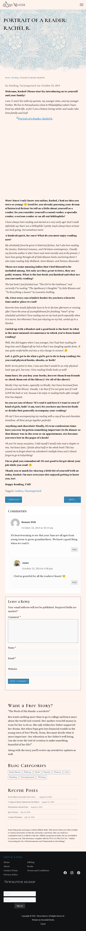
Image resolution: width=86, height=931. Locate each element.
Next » (72, 499)
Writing (41, 777)
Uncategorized (28, 85)
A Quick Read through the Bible (23, 802)
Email (12, 658)
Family (47, 772)
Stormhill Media (47, 920)
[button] (81, 4)
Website (12, 669)
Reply (74, 549)
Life (67, 772)
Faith (37, 772)
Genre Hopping (15, 817)
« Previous (13, 499)
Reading (13, 85)
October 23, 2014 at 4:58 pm (37, 568)
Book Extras (14, 772)
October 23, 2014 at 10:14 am (37, 528)
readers (19, 491)
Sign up (20, 906)
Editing (27, 772)
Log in (43, 924)
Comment (14, 617)
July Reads (13, 812)
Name (12, 647)
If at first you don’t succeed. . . (22, 797)
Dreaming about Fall (18, 807)
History (57, 772)
